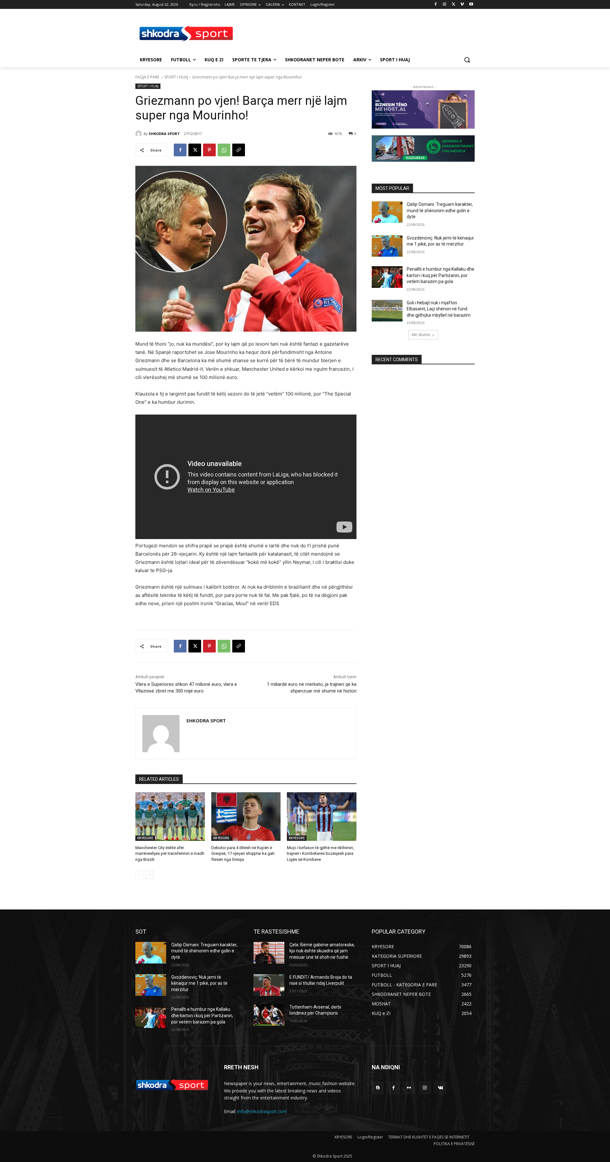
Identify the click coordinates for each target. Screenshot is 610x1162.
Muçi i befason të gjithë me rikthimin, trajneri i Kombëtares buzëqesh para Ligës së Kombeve (320, 853)
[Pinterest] (209, 150)
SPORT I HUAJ (176, 77)
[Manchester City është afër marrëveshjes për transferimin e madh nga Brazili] (170, 816)
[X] (453, 4)
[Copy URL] (238, 150)
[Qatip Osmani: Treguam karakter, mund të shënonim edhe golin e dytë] (387, 212)
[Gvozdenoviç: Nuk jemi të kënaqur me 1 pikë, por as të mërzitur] (387, 246)
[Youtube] (471, 4)
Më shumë (421, 334)
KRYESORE (145, 838)
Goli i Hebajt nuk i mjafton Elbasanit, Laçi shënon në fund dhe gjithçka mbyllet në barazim (439, 309)
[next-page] (149, 875)
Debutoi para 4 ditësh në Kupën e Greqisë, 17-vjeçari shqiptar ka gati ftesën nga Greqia (242, 853)
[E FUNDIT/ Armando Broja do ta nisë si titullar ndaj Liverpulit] (269, 985)
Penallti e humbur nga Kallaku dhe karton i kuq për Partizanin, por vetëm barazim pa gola (440, 275)
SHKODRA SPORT (164, 133)
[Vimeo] (462, 4)
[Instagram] (444, 4)
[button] (467, 59)
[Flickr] (409, 1088)
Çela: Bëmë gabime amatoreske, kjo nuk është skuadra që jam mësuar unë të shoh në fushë (322, 951)
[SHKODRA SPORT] (139, 134)
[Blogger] (378, 1088)
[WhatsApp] (224, 150)
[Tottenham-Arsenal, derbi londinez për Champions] (269, 1015)
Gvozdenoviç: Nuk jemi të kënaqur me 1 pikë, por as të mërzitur (199, 983)
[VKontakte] (440, 1088)
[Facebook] (435, 4)
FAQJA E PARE (147, 77)
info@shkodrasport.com (262, 1111)
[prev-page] (139, 875)
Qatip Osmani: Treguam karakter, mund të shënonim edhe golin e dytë (440, 210)
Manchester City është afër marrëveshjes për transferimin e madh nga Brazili (169, 853)
